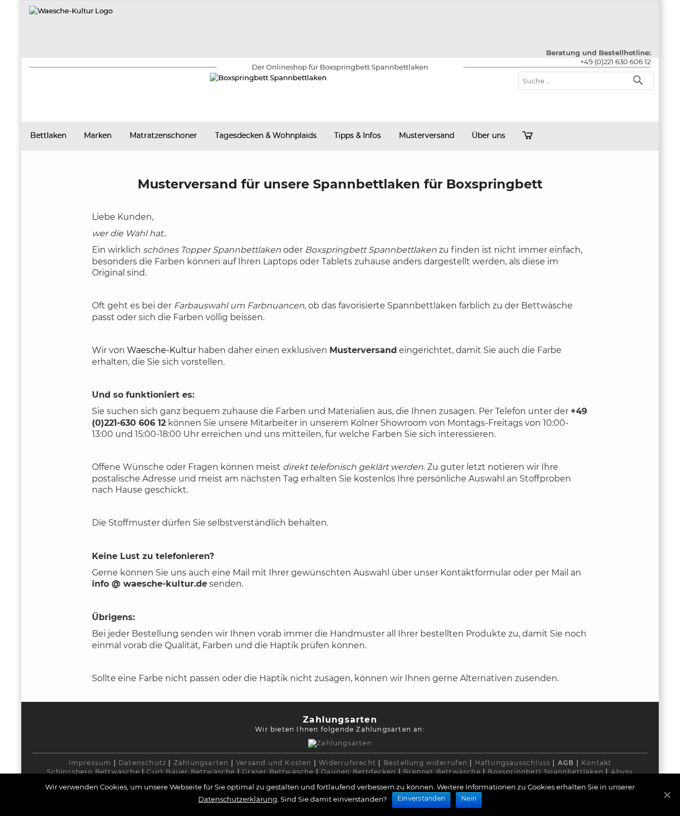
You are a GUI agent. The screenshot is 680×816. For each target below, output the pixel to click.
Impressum (90, 763)
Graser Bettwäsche (277, 772)
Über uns (488, 135)
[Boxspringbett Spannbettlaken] (71, 10)
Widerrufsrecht (347, 763)
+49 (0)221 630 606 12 (615, 61)
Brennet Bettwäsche (442, 772)
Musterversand (426, 135)
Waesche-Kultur (161, 350)
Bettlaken (48, 135)
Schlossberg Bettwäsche (93, 772)
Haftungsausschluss (513, 763)
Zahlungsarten (201, 763)
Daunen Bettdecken (358, 772)
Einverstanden (421, 798)
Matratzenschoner (163, 135)
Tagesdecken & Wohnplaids (266, 135)
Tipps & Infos (357, 135)
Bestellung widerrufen (426, 763)
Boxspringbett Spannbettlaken (546, 772)
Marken (98, 135)
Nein (469, 798)
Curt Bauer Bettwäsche (191, 772)
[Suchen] (640, 79)
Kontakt (596, 763)
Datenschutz (142, 763)
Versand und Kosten (274, 763)
